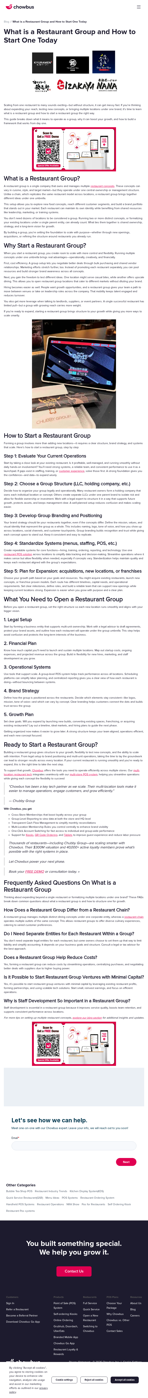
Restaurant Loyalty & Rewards (66, 1352)
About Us (135, 1303)
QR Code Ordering (46, 835)
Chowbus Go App (64, 1343)
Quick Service (91, 1309)
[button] (138, 6)
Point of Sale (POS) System (65, 1306)
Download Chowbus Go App (23, 1321)
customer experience (71, 471)
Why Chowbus (115, 1314)
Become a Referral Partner (22, 1315)
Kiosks (30, 835)
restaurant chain (134, 917)
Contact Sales (115, 1331)
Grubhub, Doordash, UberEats (66, 1329)
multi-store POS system (84, 774)
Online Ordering (63, 1320)
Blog (133, 1309)
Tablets (68, 835)
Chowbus (37, 770)
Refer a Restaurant (17, 1309)
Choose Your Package (114, 1306)
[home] (20, 6)
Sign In (10, 1303)
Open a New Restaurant (90, 1318)
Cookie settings (64, 1379)
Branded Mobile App (66, 1337)
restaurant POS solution (18, 554)
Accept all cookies (125, 1379)
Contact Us (74, 1271)
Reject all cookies (94, 1379)
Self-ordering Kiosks (65, 1314)
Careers (135, 1315)
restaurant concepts (102, 186)
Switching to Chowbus (90, 1329)
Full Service (90, 1303)
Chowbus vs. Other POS (118, 1322)
